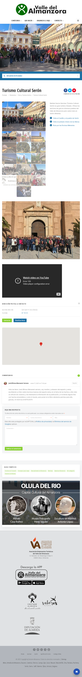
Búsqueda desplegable (14, 76)
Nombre (8, 417)
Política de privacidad (43, 421)
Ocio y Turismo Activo (24, 95)
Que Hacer (28, 21)
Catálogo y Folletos (57, 654)
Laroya (40, 663)
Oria (65, 663)
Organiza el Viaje (43, 21)
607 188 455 (25, 313)
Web (56, 417)
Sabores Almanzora (59, 471)
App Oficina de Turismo (46, 654)
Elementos (13, 95)
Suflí (35, 666)
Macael (53, 663)
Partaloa (69, 663)
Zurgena (54, 666)
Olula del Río (59, 663)
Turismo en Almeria (10, 473)
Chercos (35, 663)
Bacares (23, 663)
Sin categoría (70, 471)
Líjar (44, 663)
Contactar (7, 320)
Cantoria (29, 663)
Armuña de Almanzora (13, 663)
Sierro (31, 666)
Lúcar (48, 663)
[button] (78, 20)
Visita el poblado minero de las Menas (66, 122)
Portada (4, 95)
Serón (26, 666)
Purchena (76, 663)
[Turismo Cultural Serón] (9, 136)
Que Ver (36, 654)
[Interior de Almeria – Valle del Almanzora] (41, 9)
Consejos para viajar (23, 471)
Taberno (39, 666)
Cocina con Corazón (10, 471)
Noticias (50, 471)
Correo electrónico (36, 417)
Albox (4, 663)
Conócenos (15, 21)
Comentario (10, 428)
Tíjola (44, 666)
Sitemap (63, 659)
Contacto (58, 21)
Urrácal (49, 666)
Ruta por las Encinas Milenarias (64, 125)
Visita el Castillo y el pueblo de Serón (66, 118)
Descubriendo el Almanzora (38, 471)
